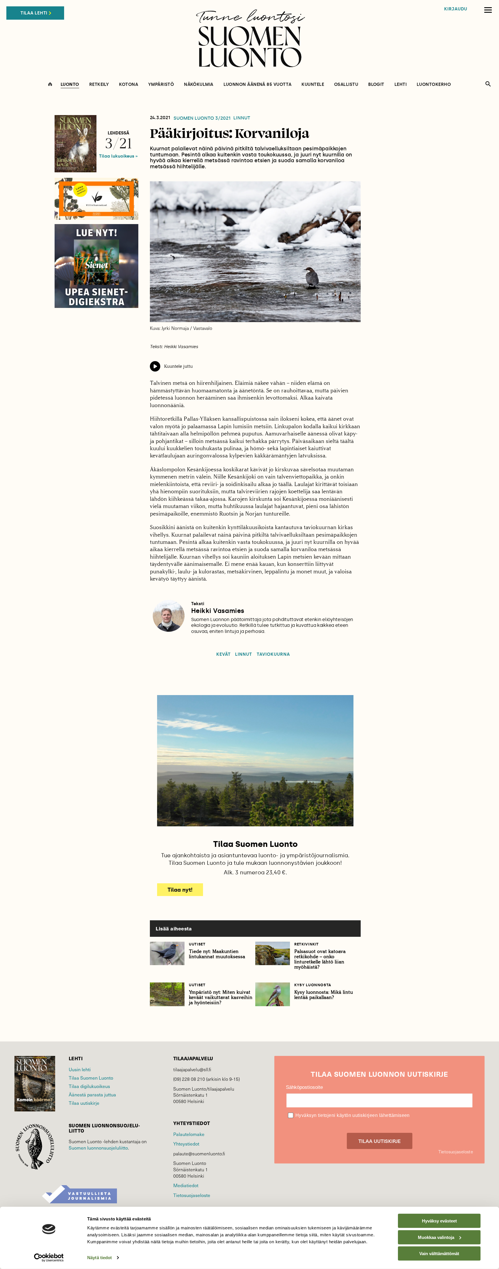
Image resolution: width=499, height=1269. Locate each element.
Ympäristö (161, 84)
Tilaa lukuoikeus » (118, 156)
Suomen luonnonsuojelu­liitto (98, 1148)
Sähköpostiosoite (304, 1087)
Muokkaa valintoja (436, 1237)
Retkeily (99, 84)
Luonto (70, 84)
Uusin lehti (80, 1069)
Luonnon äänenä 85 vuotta (258, 84)
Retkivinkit (306, 944)
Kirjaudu (455, 9)
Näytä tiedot (99, 1257)
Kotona (128, 84)
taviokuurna (273, 654)
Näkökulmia (198, 84)
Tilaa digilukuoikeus (89, 1086)
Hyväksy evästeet (439, 1220)
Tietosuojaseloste (191, 1195)
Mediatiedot (185, 1185)
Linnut (241, 118)
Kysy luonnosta (312, 985)
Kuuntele (312, 84)
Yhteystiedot (186, 1144)
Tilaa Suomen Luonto (91, 1078)
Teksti (197, 603)
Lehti (400, 84)
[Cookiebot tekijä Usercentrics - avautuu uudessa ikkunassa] (49, 1257)
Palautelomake (188, 1134)
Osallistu (346, 84)
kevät (223, 654)
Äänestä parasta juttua (92, 1094)
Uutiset (197, 944)
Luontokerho (434, 84)
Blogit (376, 84)
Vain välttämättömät (439, 1253)
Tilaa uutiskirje (84, 1103)
